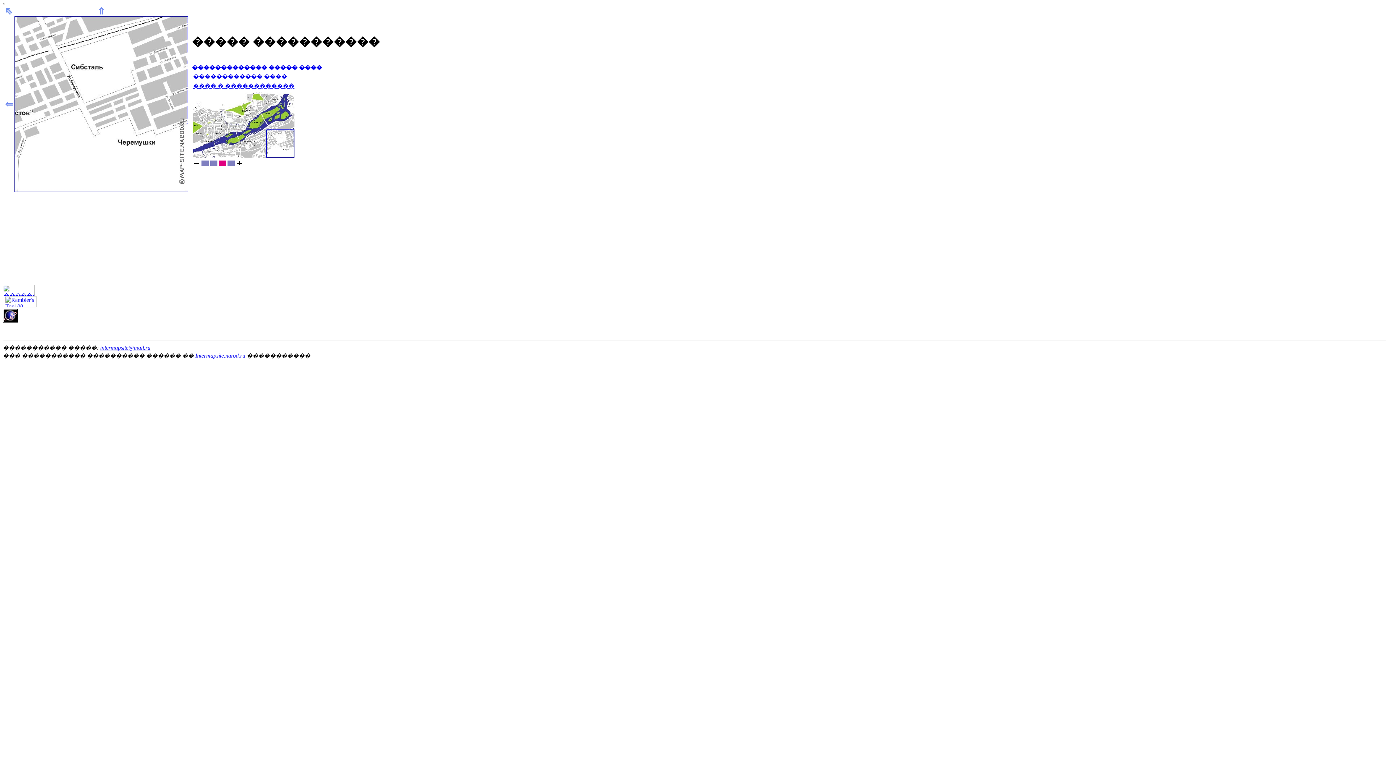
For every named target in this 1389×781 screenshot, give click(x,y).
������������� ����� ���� (257, 67)
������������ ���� (240, 76)
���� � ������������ (243, 86)
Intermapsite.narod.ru (220, 356)
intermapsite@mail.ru (125, 348)
